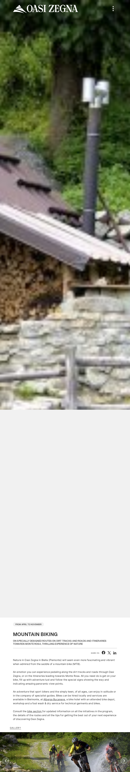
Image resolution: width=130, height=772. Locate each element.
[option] (65, 309)
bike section (34, 711)
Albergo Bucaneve (54, 699)
